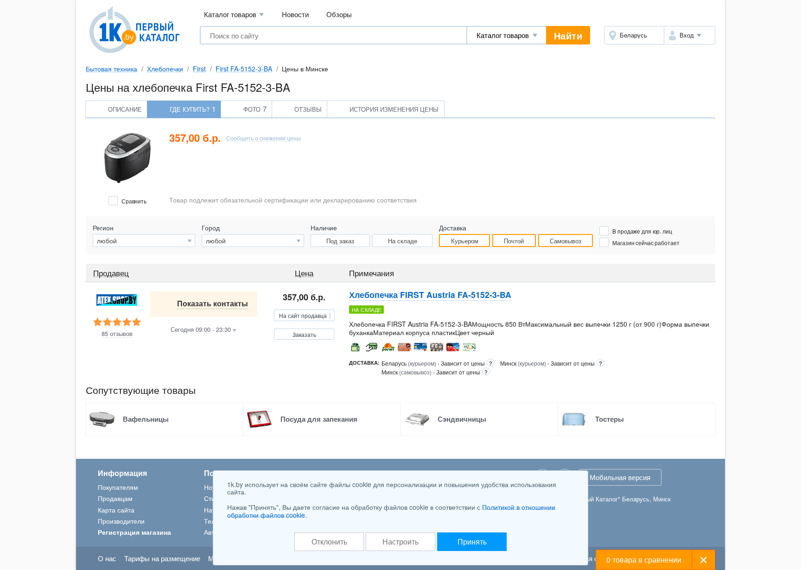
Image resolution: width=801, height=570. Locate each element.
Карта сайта (116, 509)
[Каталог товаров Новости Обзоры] (506, 35)
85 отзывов (117, 333)
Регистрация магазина (134, 532)
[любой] (253, 240)
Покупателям (118, 487)
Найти (568, 35)
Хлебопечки (165, 68)
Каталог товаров (234, 14)
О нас (107, 558)
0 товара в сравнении (643, 559)
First (199, 68)
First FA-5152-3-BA (244, 68)
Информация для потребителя (668, 346)
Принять (472, 541)
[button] (689, 35)
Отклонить (329, 541)
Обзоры (339, 14)
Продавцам (115, 498)
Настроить (400, 541)
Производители (121, 521)
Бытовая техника (111, 68)
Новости (295, 14)
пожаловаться (691, 308)
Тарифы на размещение (162, 558)
